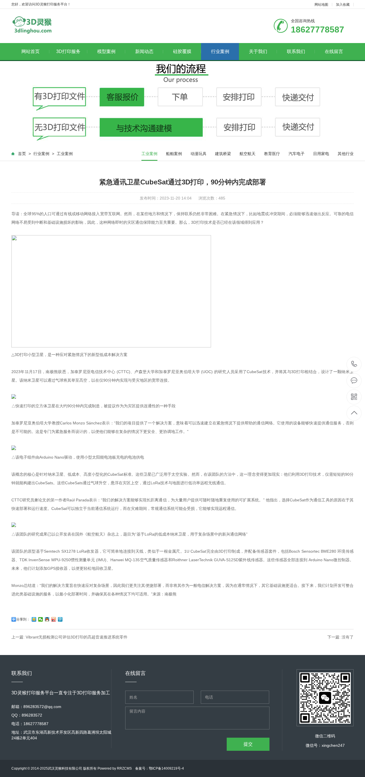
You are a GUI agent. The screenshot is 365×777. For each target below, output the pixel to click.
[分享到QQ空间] (34, 619)
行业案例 (220, 51)
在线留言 (334, 51)
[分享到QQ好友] (47, 619)
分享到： (23, 619)
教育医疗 (272, 153)
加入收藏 (343, 5)
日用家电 (321, 153)
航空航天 (248, 153)
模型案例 (106, 51)
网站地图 (321, 5)
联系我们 (296, 51)
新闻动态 (144, 51)
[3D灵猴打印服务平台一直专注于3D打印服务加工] (31, 25)
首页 (22, 153)
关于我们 (258, 51)
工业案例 (65, 153)
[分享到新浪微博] (53, 619)
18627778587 (354, 364)
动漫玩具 (198, 153)
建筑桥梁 (223, 153)
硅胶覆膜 (182, 51)
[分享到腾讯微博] (60, 619)
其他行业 (346, 153)
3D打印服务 (68, 51)
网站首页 (30, 51)
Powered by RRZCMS (114, 768)
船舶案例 (174, 153)
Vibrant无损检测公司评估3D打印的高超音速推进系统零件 (76, 637)
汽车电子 (297, 153)
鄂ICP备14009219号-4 (166, 768)
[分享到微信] (40, 619)
